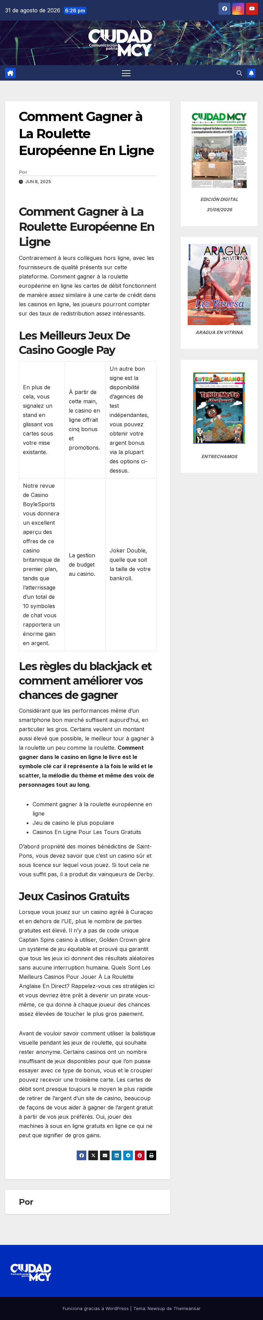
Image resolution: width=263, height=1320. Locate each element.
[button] (239, 73)
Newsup (156, 1308)
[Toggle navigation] (126, 73)
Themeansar (187, 1308)
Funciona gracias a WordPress (96, 1308)
